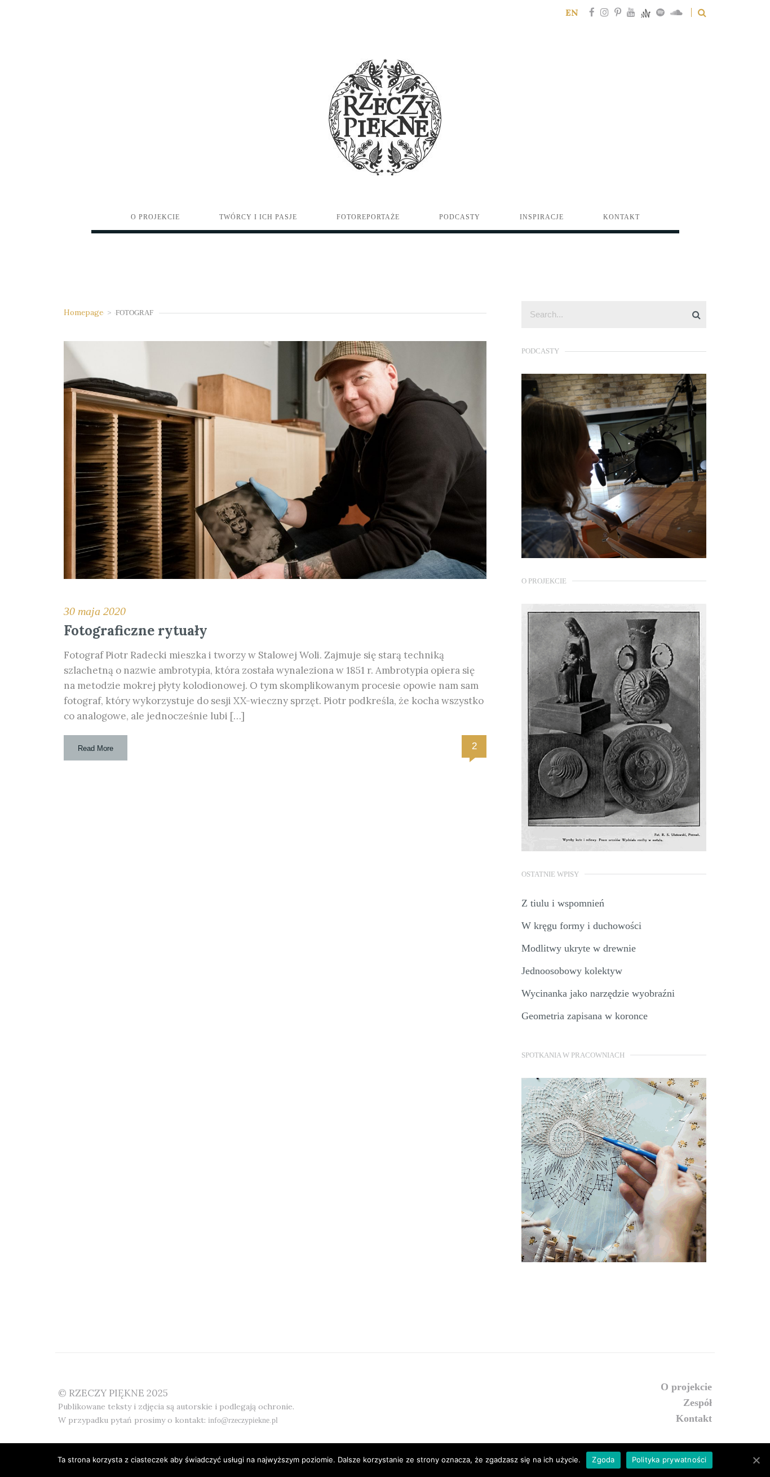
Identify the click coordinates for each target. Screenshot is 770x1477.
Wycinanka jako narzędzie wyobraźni (598, 993)
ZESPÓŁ (697, 1402)
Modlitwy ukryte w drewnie (578, 948)
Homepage (83, 312)
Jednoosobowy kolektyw (571, 970)
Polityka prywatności (669, 1459)
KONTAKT (694, 1418)
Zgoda (603, 1459)
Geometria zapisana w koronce (584, 1015)
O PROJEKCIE (686, 1386)
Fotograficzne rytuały (135, 630)
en (571, 12)
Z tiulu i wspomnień (562, 903)
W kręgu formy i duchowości (581, 925)
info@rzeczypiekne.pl (243, 1420)
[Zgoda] (756, 1460)
